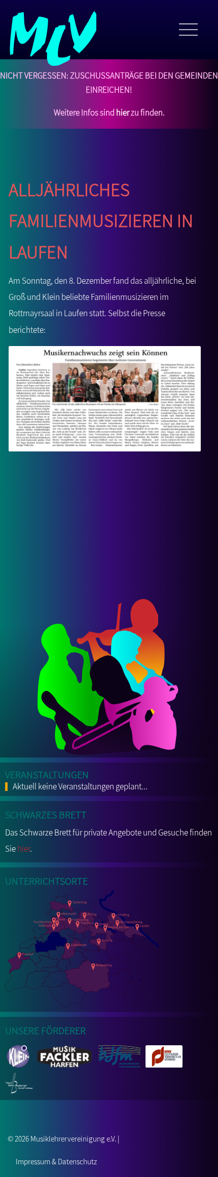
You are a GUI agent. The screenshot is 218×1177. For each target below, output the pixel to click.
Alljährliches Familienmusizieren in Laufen (101, 217)
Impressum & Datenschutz (56, 1161)
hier (122, 112)
